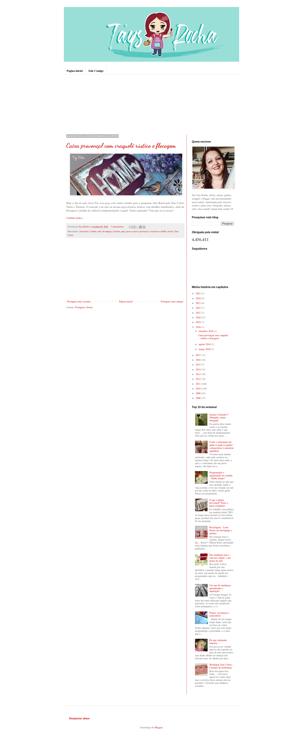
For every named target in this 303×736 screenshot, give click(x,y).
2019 (198, 322)
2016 (198, 359)
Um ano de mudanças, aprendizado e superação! (220, 588)
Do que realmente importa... (218, 641)
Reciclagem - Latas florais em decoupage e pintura (220, 530)
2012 (198, 379)
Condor (93, 231)
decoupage (107, 231)
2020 (198, 317)
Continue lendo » (74, 218)
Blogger (158, 727)
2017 (198, 355)
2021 (198, 312)
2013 (198, 374)
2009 (198, 393)
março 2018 (205, 349)
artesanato (84, 231)
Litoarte (116, 231)
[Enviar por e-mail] (130, 227)
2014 (198, 369)
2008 (198, 398)
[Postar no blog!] (134, 227)
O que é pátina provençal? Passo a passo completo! (218, 503)
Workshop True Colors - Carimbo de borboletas (221, 666)
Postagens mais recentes (79, 301)
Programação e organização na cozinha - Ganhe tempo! (220, 475)
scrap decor (154, 231)
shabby (163, 231)
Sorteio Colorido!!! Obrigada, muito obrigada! (219, 417)
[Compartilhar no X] (137, 227)
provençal (144, 231)
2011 (198, 383)
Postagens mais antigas (172, 301)
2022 (198, 307)
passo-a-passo (132, 231)
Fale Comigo (96, 71)
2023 (198, 303)
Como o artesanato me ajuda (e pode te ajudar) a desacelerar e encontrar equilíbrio (221, 446)
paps (123, 231)
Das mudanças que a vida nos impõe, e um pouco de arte (220, 557)
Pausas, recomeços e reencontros (219, 614)
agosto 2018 (205, 344)
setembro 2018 (206, 331)
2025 (198, 293)
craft (99, 231)
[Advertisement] (151, 104)
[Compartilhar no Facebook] (140, 227)
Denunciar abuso (79, 718)
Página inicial (75, 71)
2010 (198, 388)
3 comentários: (118, 226)
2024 (198, 298)
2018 (198, 327)
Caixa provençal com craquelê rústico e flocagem (121, 145)
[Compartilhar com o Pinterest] (144, 227)
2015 (198, 364)
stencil (170, 231)
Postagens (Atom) (84, 307)
